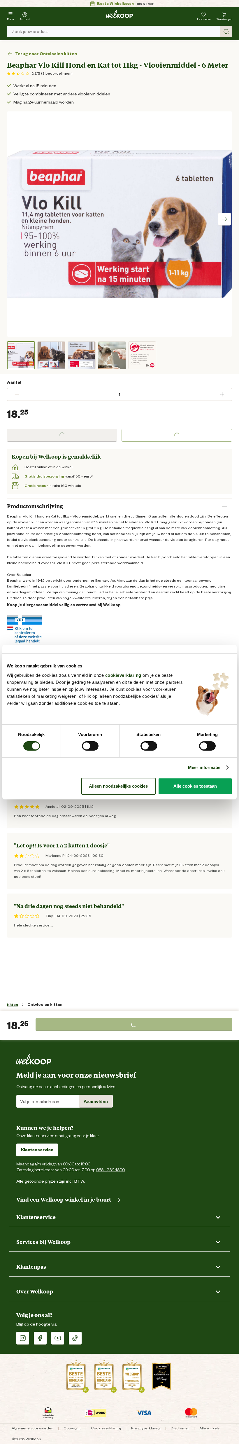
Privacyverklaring (146, 1428)
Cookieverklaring (106, 1428)
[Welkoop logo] (119, 14)
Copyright (72, 1428)
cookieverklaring (123, 675)
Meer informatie (204, 767)
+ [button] (222, 394)
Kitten (12, 1004)
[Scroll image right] (224, 219)
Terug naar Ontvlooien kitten (46, 53)
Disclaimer (180, 1428)
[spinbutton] (119, 394)
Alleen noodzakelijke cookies (118, 786)
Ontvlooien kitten (44, 1004)
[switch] (90, 746)
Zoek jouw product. (30, 31)
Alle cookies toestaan (195, 786)
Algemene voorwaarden (32, 1428)
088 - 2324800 (110, 1170)
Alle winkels (209, 1428)
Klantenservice (37, 1149)
